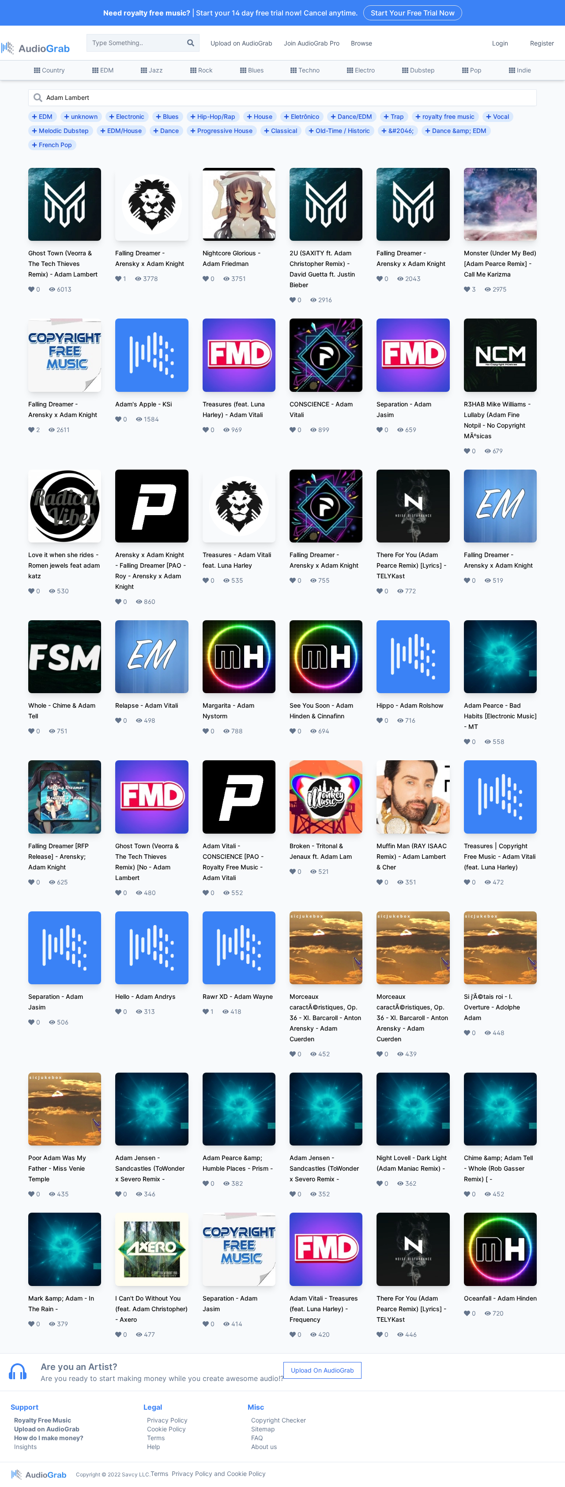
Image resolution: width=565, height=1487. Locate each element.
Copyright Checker (278, 1420)
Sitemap (263, 1429)
